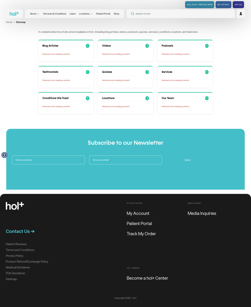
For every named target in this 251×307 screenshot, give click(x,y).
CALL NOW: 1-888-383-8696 (200, 4)
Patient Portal (103, 14)
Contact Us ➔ (20, 231)
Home (9, 22)
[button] (4, 155)
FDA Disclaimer (15, 273)
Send (187, 160)
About (33, 14)
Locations (84, 14)
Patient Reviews (16, 244)
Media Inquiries (202, 213)
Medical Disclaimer (18, 267)
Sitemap (11, 279)
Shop (116, 14)
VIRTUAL (238, 4)
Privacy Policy (14, 255)
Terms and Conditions (20, 249)
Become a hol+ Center (147, 278)
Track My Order (141, 233)
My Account (138, 213)
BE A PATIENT (223, 4)
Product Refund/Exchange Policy (27, 261)
